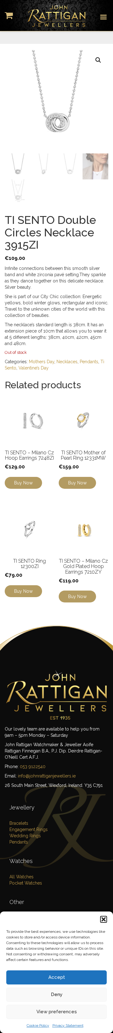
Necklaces (67, 361)
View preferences (56, 1012)
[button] (103, 919)
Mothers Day (41, 361)
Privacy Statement (67, 1025)
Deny (56, 994)
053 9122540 (33, 766)
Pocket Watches (25, 883)
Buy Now (23, 482)
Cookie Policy (38, 1025)
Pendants (89, 361)
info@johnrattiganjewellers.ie (47, 775)
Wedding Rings (25, 835)
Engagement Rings (28, 829)
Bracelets (18, 823)
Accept (56, 977)
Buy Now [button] (77, 482)
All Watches (21, 876)
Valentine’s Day (34, 367)
